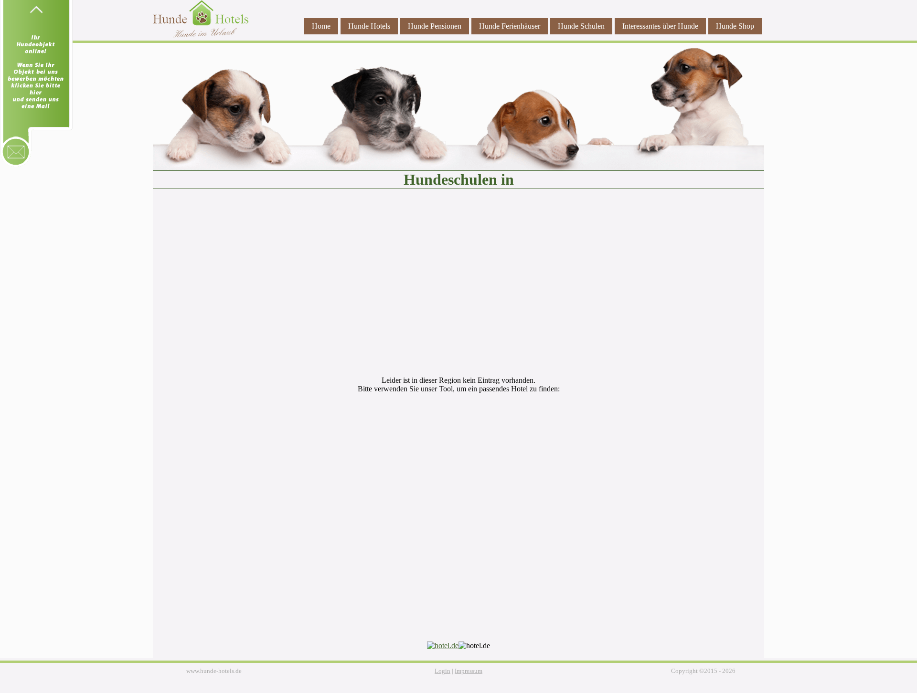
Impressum (468, 671)
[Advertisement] (458, 287)
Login (442, 671)
